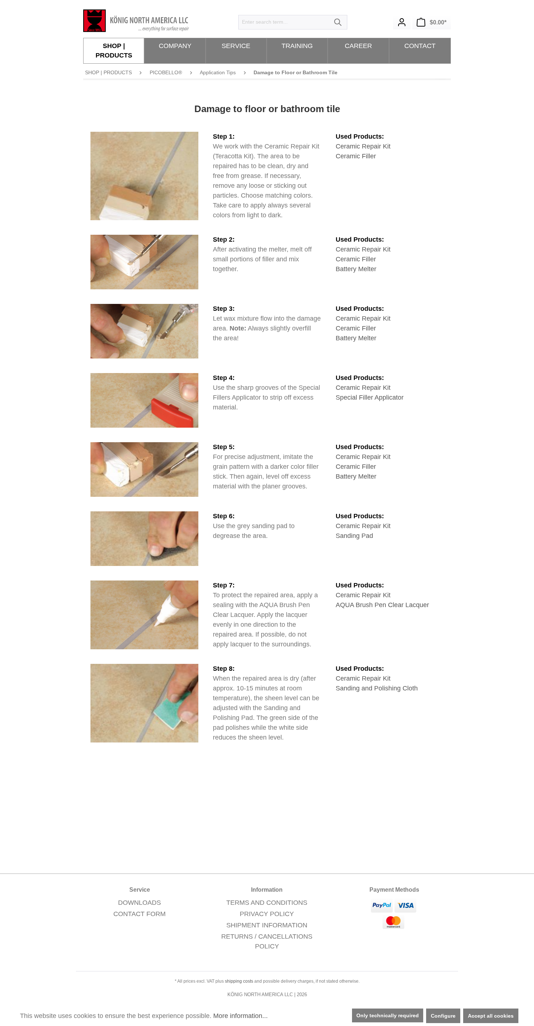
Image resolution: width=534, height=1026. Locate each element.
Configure (443, 1016)
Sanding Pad (354, 535)
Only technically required (387, 1015)
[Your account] (401, 22)
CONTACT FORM (139, 914)
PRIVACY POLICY (267, 914)
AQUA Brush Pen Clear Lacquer (382, 605)
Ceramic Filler (356, 156)
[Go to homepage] (137, 20)
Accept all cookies (491, 1016)
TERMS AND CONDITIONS (266, 902)
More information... (240, 1015)
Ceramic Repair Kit (363, 146)
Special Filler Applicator (370, 397)
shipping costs (239, 981)
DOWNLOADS (139, 902)
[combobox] (284, 22)
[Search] (338, 22)
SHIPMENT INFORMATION (266, 925)
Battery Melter (356, 269)
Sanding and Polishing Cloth (377, 688)
